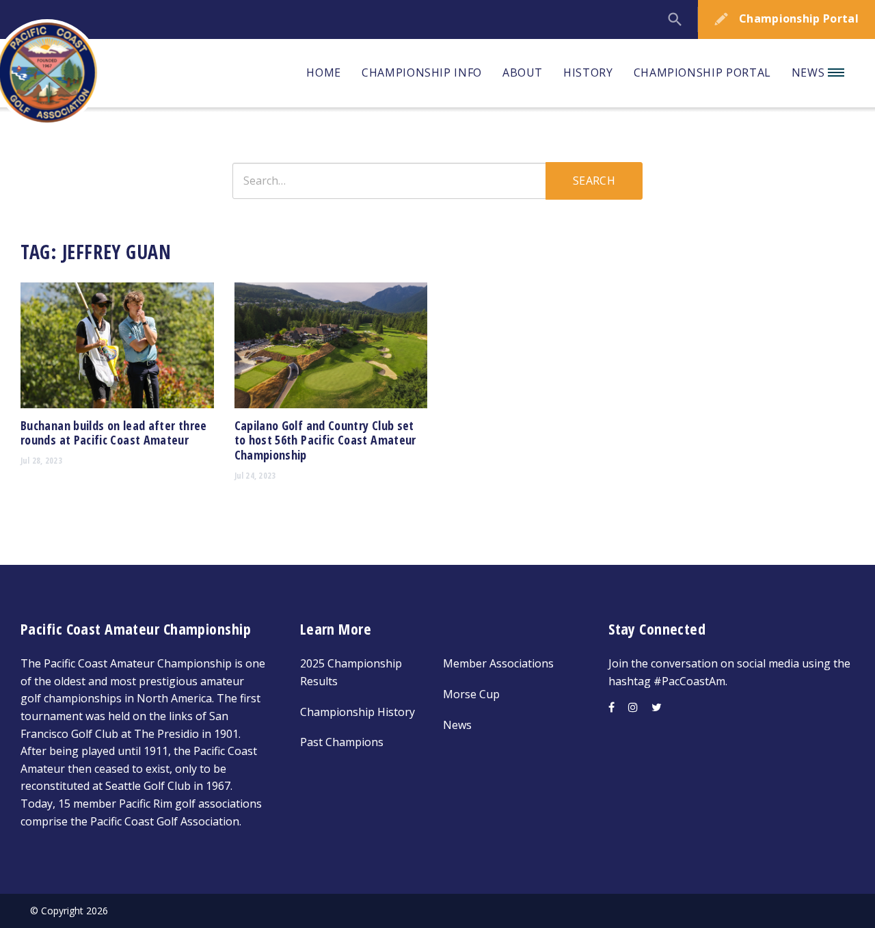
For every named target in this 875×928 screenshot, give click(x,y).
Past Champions (341, 742)
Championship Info (422, 72)
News (810, 72)
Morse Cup (471, 694)
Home (323, 72)
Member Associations (498, 663)
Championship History (357, 711)
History (587, 72)
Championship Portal (702, 72)
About (522, 72)
